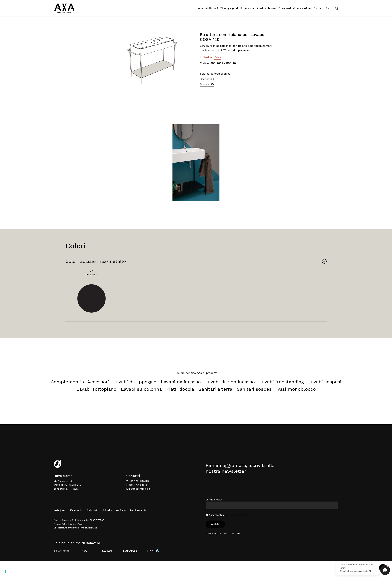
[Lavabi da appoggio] (135, 381)
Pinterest (91, 510)
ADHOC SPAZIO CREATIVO (228, 533)
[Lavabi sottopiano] (96, 389)
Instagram (60, 510)
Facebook (76, 510)
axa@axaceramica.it (138, 488)
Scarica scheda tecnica (215, 73)
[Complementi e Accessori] (79, 381)
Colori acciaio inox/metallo (95, 261)
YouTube (121, 510)
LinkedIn (107, 510)
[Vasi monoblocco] (296, 389)
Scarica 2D (207, 84)
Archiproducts (138, 510)
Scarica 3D (207, 79)
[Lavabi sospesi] (325, 381)
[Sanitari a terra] (215, 389)
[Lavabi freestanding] (281, 381)
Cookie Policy (76, 524)
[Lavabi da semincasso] (230, 381)
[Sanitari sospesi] (255, 389)
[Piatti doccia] (180, 389)
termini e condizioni (237, 514)
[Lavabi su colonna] (141, 389)
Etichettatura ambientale (66, 527)
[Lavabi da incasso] (181, 381)
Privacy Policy (61, 524)
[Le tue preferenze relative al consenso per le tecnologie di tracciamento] (5, 572)
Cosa (217, 57)
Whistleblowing (89, 527)
